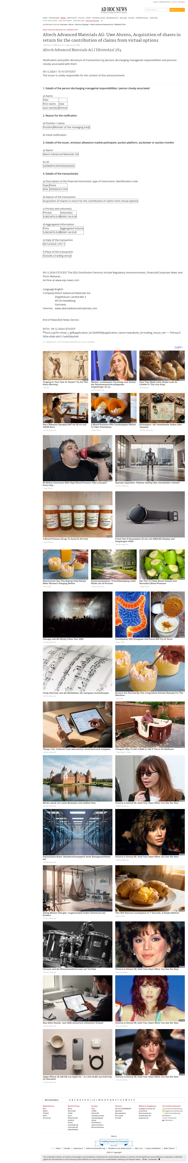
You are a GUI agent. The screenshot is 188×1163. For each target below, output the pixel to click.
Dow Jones (47, 1118)
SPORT (88, 18)
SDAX (45, 1115)
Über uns (138, 1148)
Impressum (78, 1148)
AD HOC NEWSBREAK (123, 1108)
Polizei (70, 1122)
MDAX (45, 1111)
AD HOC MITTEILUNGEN (50, 21)
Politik (70, 1113)
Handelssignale (97, 1118)
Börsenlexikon (52, 1100)
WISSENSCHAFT (112, 18)
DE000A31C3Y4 (72, 30)
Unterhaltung (73, 1125)
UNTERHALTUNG (98, 18)
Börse (71, 24)
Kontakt (118, 1118)
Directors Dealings (82, 24)
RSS (174, 2)
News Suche (175, 10)
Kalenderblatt (73, 1129)
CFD (93, 1108)
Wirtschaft (72, 1111)
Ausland (71, 1120)
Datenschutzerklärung (95, 1148)
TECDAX (46, 1113)
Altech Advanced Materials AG (54, 30)
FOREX (94, 1111)
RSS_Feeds (119, 1115)
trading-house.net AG (147, 1108)
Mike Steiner (169, 1148)
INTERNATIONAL (142, 18)
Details (144, 1159)
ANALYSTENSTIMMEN (65, 21)
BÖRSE (63, 18)
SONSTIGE (153, 18)
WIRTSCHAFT (72, 18)
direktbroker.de (145, 1115)
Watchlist (118, 1111)
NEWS (45, 18)
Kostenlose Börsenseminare (145, 1112)
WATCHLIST (181, 2)
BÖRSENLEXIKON (165, 2)
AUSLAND (123, 18)
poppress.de (143, 1118)
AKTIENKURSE (54, 18)
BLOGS (155, 2)
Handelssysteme (97, 1115)
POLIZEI (131, 18)
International (73, 1127)
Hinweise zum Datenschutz (119, 1148)
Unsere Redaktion (153, 1148)
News (58, 1148)
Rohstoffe (95, 1113)
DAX (44, 1108)
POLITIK (81, 18)
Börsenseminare (97, 1127)
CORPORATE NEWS (78, 21)
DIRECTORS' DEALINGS (92, 21)
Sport (70, 1115)
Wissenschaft (73, 1118)
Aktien (93, 1120)
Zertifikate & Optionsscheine (97, 1123)
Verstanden (152, 1159)
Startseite (63, 24)
